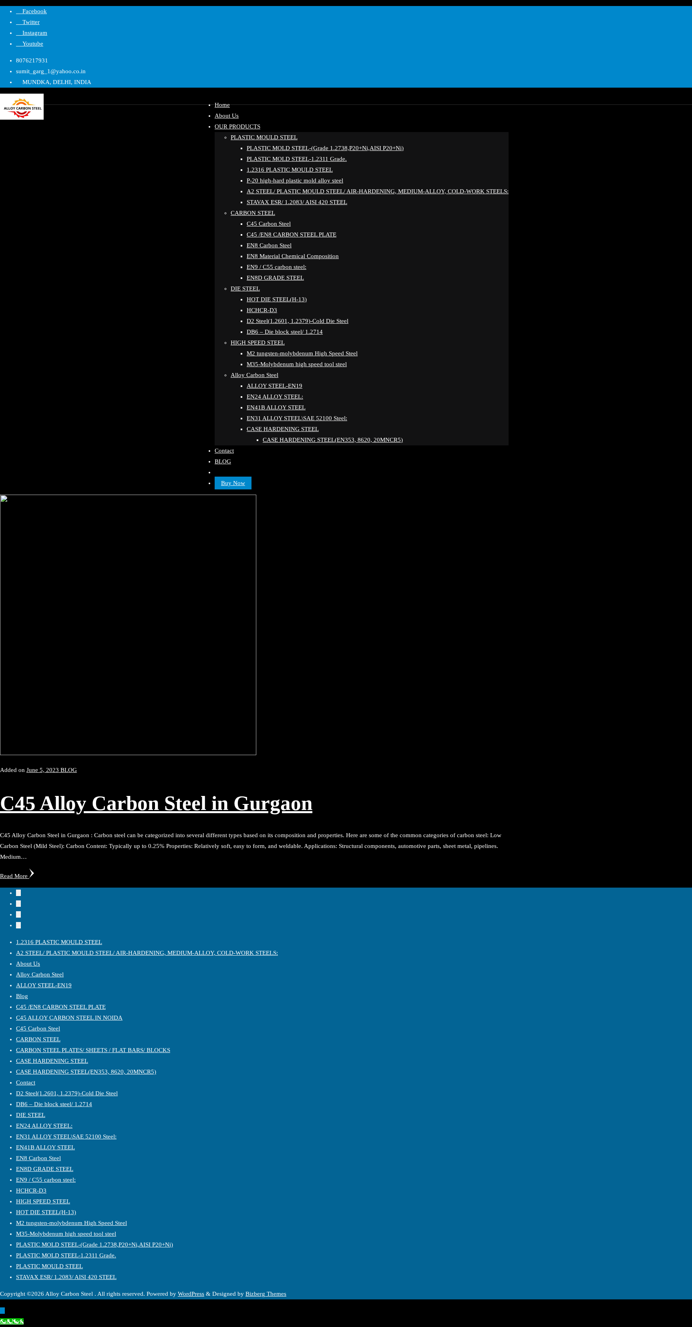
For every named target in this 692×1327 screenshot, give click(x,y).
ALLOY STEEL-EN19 (44, 985)
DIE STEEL (30, 1115)
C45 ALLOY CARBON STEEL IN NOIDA (69, 1017)
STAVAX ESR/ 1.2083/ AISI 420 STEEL (66, 1277)
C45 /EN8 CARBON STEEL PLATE (61, 1007)
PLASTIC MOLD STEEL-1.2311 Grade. (66, 1255)
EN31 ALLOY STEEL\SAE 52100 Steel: (66, 1136)
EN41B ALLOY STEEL (45, 1147)
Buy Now (233, 483)
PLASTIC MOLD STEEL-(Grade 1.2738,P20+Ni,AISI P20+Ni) (94, 1244)
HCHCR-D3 (31, 1190)
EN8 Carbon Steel (38, 1158)
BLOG (68, 770)
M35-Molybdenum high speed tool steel (66, 1234)
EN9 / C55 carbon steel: (46, 1180)
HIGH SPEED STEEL (43, 1201)
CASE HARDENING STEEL (52, 1061)
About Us (28, 963)
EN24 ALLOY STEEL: (44, 1126)
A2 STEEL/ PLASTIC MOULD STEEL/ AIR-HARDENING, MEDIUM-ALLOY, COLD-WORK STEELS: (147, 953)
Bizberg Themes (265, 1294)
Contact (25, 1082)
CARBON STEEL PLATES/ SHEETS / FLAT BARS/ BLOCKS (93, 1050)
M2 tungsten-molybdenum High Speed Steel (71, 1223)
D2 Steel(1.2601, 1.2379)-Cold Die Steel (67, 1093)
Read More (14, 876)
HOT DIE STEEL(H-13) (46, 1212)
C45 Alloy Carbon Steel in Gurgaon (156, 803)
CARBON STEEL (38, 1039)
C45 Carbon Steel (38, 1028)
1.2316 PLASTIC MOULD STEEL (59, 942)
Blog (22, 996)
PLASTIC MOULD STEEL (49, 1266)
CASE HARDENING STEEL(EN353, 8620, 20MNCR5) (86, 1071)
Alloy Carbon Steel (40, 974)
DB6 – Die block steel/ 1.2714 (54, 1104)
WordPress (191, 1294)
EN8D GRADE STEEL (44, 1169)
